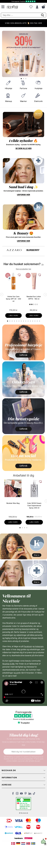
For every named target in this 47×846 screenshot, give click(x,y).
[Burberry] (33, 250)
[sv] (33, 843)
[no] (28, 843)
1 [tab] (20, 528)
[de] (18, 843)
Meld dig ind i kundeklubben (23, 751)
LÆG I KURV (13, 315)
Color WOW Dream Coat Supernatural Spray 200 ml (34, 505)
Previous (6, 53)
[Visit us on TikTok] (34, 794)
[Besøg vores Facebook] (13, 794)
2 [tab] (23, 528)
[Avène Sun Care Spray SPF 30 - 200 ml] (13, 281)
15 (40, 321)
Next (40, 53)
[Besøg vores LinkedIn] (30, 794)
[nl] (23, 843)
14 (37, 321)
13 (35, 321)
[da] (13, 843)
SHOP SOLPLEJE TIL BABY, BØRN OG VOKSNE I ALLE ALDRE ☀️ (23, 24)
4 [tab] (27, 528)
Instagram (39, 646)
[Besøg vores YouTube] (21, 794)
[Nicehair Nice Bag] (13, 488)
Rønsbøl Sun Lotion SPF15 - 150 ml (34, 297)
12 (33, 321)
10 (28, 321)
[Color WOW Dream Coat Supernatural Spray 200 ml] (34, 488)
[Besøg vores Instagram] (17, 794)
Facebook (28, 646)
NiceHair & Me (8, 664)
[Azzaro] (14, 250)
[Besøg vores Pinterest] (25, 794)
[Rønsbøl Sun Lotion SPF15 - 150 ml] (34, 281)
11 (30, 321)
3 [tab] (25, 528)
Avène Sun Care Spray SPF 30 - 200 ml (13, 298)
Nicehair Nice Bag (13, 503)
